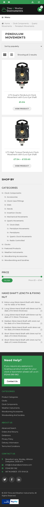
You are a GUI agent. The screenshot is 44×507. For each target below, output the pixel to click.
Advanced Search (9, 428)
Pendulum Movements (19, 229)
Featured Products (12, 248)
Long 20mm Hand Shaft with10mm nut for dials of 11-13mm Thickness (22, 316)
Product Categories (10, 397)
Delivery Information (10, 443)
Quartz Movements (15, 221)
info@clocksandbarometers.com (18, 465)
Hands (10, 209)
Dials (9, 205)
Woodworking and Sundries (16, 260)
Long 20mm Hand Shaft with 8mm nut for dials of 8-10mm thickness (22, 310)
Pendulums (14, 233)
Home (7, 23)
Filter (7, 280)
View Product (22, 109)
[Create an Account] (39, 2)
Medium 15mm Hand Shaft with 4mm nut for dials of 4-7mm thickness (22, 322)
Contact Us (12, 381)
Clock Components (21, 23)
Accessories (12, 197)
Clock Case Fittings (15, 201)
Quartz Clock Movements (21, 236)
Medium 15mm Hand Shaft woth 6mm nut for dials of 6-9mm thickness (22, 328)
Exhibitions (6, 435)
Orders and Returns (10, 432)
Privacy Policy (7, 439)
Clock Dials (14, 225)
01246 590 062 (11, 468)
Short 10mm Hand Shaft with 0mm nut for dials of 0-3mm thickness (22, 335)
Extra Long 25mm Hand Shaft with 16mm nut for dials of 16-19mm (22, 303)
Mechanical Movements (17, 217)
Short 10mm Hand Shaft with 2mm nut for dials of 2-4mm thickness (22, 341)
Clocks (7, 244)
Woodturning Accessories (15, 256)
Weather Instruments (13, 252)
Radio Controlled (17, 240)
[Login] (32, 2)
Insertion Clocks (14, 213)
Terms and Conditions (11, 446)
